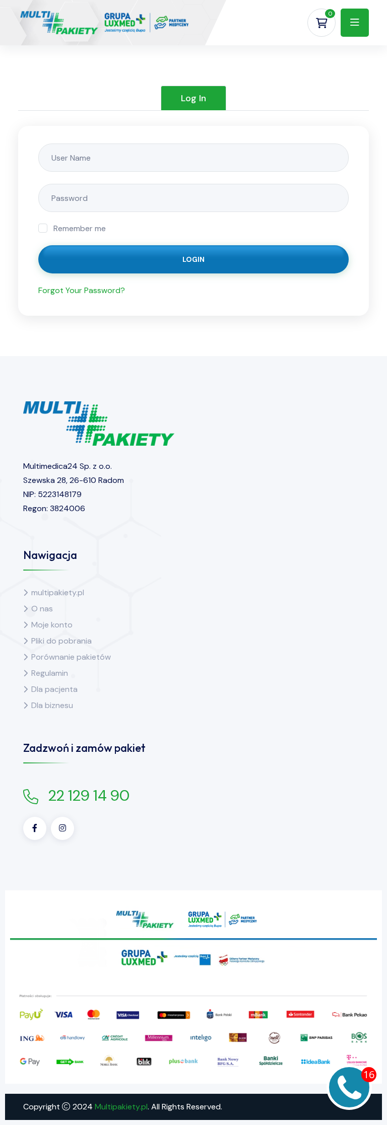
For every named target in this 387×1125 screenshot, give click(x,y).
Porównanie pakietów (71, 657)
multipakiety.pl (57, 592)
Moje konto (52, 624)
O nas (42, 608)
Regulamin (49, 673)
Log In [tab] (193, 98)
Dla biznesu (52, 705)
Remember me (79, 228)
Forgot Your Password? (81, 290)
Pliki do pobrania (61, 641)
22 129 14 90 (89, 795)
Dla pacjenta (54, 689)
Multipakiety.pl (121, 1106)
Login (193, 259)
